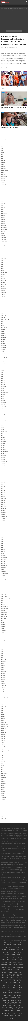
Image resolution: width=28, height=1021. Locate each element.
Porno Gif (4, 596)
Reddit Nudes (5, 608)
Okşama (4, 559)
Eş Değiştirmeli (5, 319)
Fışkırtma (4, 347)
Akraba (3, 166)
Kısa (3, 469)
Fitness (4, 345)
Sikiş (3, 649)
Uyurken (4, 761)
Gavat (3, 359)
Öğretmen (4, 557)
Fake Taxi (4, 335)
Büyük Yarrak (5, 258)
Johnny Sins (5, 451)
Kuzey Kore (4, 506)
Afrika (3, 162)
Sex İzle (4, 642)
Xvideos (4, 777)
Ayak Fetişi (4, 209)
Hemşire (4, 414)
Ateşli (3, 207)
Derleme (4, 292)
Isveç (3, 443)
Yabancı (4, 783)
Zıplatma (4, 816)
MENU (3, 5)
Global (3, 378)
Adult (3, 160)
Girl (3, 372)
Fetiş (3, 341)
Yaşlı (3, 789)
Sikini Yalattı (5, 647)
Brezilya (4, 251)
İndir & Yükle (5, 431)
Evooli (3, 333)
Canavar (4, 260)
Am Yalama (4, 176)
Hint (3, 418)
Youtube (4, 809)
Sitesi (3, 657)
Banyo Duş (4, 229)
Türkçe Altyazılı (5, 724)
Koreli (3, 490)
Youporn (4, 807)
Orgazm (4, 571)
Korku (3, 492)
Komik (3, 482)
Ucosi (3, 744)
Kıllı (3, 467)
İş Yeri (3, 437)
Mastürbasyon (5, 524)
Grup (3, 390)
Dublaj (3, 304)
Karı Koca (4, 461)
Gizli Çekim (4, 374)
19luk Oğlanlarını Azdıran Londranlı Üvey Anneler (12, 86)
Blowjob (4, 245)
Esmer (10, 47)
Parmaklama (5, 573)
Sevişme (4, 640)
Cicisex (4, 266)
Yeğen (3, 791)
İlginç (3, 429)
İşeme (3, 439)
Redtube (4, 610)
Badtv (3, 219)
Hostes (3, 423)
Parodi (3, 575)
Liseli (3, 514)
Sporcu (3, 675)
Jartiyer (4, 449)
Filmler (3, 343)
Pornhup (4, 590)
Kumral (3, 500)
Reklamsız (4, 612)
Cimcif (3, 268)
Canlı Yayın (4, 262)
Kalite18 (4, 455)
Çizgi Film (4, 272)
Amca (3, 180)
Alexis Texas (5, 170)
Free (3, 351)
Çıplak (7, 47)
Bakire (3, 221)
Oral (3, 569)
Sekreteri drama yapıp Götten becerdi (9, 127)
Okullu (3, 561)
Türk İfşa (4, 722)
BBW (3, 233)
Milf (3, 533)
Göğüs (3, 382)
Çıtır (3, 276)
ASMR (3, 203)
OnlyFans (4, 565)
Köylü (3, 496)
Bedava (4, 237)
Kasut (3, 463)
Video (3, 765)
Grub (3, 388)
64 (2, 148)
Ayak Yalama (5, 211)
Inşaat (3, 433)
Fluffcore (4, 349)
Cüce (3, 278)
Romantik (4, 618)
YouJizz (4, 805)
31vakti (3, 140)
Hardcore (4, 400)
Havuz (3, 404)
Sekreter (4, 630)
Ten (3, 698)
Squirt (3, 677)
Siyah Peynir (5, 659)
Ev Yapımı (15, 47)
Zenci (3, 814)
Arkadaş (4, 201)
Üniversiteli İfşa (5, 750)
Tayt (3, 691)
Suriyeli (4, 685)
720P (3, 152)
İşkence (4, 441)
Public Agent (5, 606)
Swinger (4, 687)
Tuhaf (3, 716)
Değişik (4, 288)
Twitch (3, 738)
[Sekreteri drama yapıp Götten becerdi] (14, 119)
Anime (3, 192)
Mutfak (3, 545)
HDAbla (4, 410)
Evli (3, 331)
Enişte (3, 309)
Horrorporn (4, 421)
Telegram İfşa (5, 697)
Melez (3, 530)
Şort (3, 669)
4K (2, 146)
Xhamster (4, 773)
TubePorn (4, 714)
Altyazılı (4, 174)
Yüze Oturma (5, 810)
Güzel (3, 394)
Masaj (3, 520)
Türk (3, 720)
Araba (3, 195)
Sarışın (3, 628)
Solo (3, 667)
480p (3, 144)
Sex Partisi (4, 643)
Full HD (4, 355)
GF (3, 370)
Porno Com (4, 594)
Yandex (4, 787)
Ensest (3, 311)
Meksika (4, 528)
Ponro (3, 585)
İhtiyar (3, 427)
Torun (3, 710)
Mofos (3, 543)
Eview (3, 329)
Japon (3, 447)
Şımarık (4, 661)
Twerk (3, 736)
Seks (3, 632)
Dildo (3, 294)
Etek (12, 47)
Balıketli (4, 225)
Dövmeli (4, 302)
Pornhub (4, 588)
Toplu (3, 708)
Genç (3, 362)
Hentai (3, 416)
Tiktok (3, 702)
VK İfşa (3, 769)
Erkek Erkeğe (5, 315)
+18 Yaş (4, 139)
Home (2, 8)
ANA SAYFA (5, 942)
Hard (3, 398)
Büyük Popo (7, 8)
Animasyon (4, 190)
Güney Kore (5, 392)
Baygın (3, 231)
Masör (3, 522)
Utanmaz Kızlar (5, 754)
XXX (3, 779)
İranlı (3, 435)
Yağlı (3, 785)
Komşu (3, 484)
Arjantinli (4, 199)
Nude (3, 551)
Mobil (3, 539)
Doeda (3, 296)
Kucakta (4, 498)
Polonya (4, 583)
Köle (3, 478)
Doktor (3, 298)
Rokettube (4, 616)
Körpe (3, 494)
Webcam (4, 771)
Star (3, 681)
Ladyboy (4, 508)
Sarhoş (3, 626)
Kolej (3, 480)
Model (3, 541)
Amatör (3, 178)
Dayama (4, 284)
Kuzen (3, 504)
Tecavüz (4, 695)
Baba (3, 217)
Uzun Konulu (5, 763)
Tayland (4, 689)
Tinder (3, 704)
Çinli (3, 270)
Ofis (3, 553)
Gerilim (3, 368)
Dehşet (3, 290)
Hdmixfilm (4, 412)
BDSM (3, 235)
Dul (3, 306)
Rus (3, 620)
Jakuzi (3, 445)
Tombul (4, 706)
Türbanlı (4, 718)
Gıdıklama (4, 376)
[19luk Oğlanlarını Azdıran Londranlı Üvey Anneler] (14, 78)
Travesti (4, 712)
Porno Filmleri (21, 841)
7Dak (3, 154)
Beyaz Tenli (4, 239)
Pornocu (4, 600)
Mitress (4, 537)
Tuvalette (4, 734)
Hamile (3, 396)
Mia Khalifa (4, 531)
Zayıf (3, 812)
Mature (3, 526)
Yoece (3, 803)
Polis (3, 581)
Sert (3, 636)
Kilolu (3, 465)
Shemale (4, 645)
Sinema (4, 653)
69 (2, 150)
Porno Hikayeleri (6, 598)
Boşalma (4, 247)
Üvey (3, 755)
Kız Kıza (4, 471)
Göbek (3, 380)
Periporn (4, 577)
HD (3, 408)
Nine (3, 547)
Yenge (3, 793)
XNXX (3, 775)
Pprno (3, 604)
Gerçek (3, 364)
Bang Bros (4, 227)
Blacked (4, 243)
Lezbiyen (4, 512)
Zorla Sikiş (4, 818)
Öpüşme (4, 567)
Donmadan (4, 300)
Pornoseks (4, 602)
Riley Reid (4, 614)
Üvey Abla (4, 757)
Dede (3, 286)
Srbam (3, 679)
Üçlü (3, 742)
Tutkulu (4, 732)
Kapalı (3, 457)
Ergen (3, 313)
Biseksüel (4, 241)
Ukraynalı (4, 746)
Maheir (3, 518)
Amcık (3, 182)
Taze (3, 693)
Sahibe (3, 622)
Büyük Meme (5, 254)
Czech (3, 282)
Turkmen (4, 728)
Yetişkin (4, 799)
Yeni (3, 795)
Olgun (3, 563)
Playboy (4, 579)
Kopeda (4, 488)
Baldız (3, 223)
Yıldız (3, 801)
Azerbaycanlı (5, 213)
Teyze (3, 700)
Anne (3, 194)
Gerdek (3, 366)
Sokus (3, 665)
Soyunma (4, 671)
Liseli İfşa (4, 516)
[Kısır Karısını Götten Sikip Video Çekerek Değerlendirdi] (14, 98)
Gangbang (4, 357)
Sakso (3, 624)
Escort (3, 321)
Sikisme (4, 651)
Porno (3, 592)
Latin (3, 510)
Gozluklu (4, 386)
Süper (3, 683)
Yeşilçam (4, 797)
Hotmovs (4, 425)
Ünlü (3, 752)
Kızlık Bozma (5, 474)
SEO (3, 634)
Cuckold (4, 280)
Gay (3, 361)
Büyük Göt (4, 252)
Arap (3, 197)
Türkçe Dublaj (5, 726)
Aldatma (4, 168)
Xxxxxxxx (4, 781)
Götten (3, 384)
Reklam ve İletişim (14, 942)
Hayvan (4, 406)
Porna (3, 586)
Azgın (3, 215)
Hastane (4, 402)
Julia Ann (4, 453)
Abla (3, 158)
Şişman (4, 655)
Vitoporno (4, 767)
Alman (3, 172)
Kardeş (3, 459)
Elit (3, 307)
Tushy (3, 730)
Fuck (3, 353)
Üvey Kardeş (5, 759)
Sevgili (3, 638)
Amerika (4, 184)
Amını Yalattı (5, 186)
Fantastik (4, 337)
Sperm (3, 673)
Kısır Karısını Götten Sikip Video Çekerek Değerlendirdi (13, 107)
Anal (3, 188)
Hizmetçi (4, 419)
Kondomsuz (5, 486)
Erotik (3, 317)
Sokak (3, 663)
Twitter (3, 740)
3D (2, 142)
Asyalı (3, 205)
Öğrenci (4, 555)
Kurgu (3, 502)
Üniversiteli (4, 748)
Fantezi (4, 339)
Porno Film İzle (4, 886)
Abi (3, 156)
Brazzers (4, 249)
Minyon (4, 535)
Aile (3, 164)
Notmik (3, 549)
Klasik (3, 476)
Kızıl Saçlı (4, 473)
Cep (3, 264)
